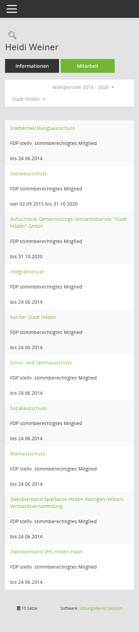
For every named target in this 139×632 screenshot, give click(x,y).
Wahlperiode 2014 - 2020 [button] (81, 87)
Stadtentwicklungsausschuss (42, 128)
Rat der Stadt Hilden (33, 317)
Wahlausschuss (27, 453)
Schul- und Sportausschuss (41, 362)
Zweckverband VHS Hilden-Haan (46, 551)
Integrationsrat (27, 271)
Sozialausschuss (28, 173)
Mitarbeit (88, 66)
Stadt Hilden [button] (26, 99)
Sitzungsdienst (100, 608)
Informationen (32, 66)
